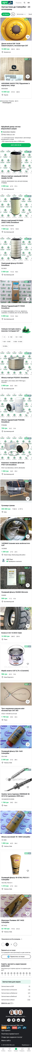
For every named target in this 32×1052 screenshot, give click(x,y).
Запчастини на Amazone (15, 990)
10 (29, 975)
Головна (3, 1050)
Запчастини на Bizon (15, 1000)
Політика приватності (10, 1034)
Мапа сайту (6, 1040)
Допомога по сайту (16, 1016)
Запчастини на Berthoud (15, 996)
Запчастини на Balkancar (15, 993)
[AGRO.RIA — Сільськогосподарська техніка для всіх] (7, 2)
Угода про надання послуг (11, 1037)
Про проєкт (5, 1030)
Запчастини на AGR (15, 986)
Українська (25, 1045)
